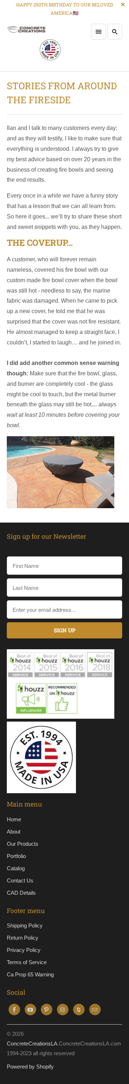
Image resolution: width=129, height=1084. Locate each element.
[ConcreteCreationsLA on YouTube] (30, 1009)
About (13, 831)
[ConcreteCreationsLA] (34, 45)
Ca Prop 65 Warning (30, 974)
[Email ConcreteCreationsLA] (95, 1009)
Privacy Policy (23, 950)
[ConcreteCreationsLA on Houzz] (79, 1009)
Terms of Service (27, 962)
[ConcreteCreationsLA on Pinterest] (46, 1009)
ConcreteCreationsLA (32, 1043)
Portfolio (16, 856)
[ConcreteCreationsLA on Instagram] (62, 1009)
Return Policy (22, 938)
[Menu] (98, 32)
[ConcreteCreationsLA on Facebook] (14, 1009)
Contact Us (20, 880)
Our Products (22, 844)
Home (14, 819)
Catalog (16, 868)
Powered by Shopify (30, 1066)
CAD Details (21, 893)
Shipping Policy (25, 925)
